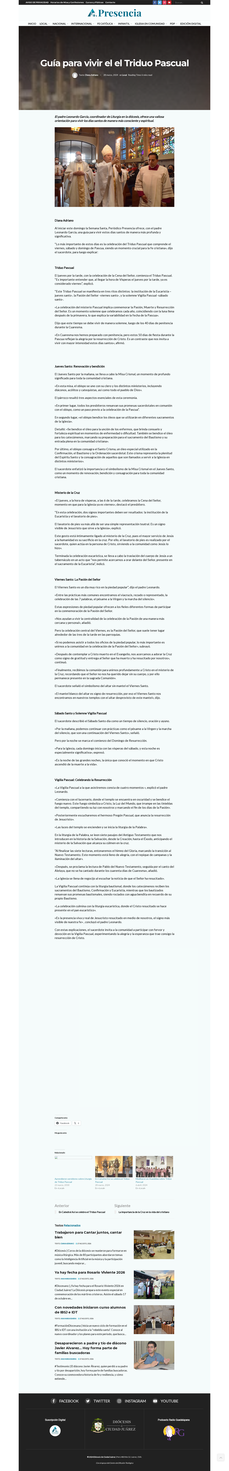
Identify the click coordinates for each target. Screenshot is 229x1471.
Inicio (32, 23)
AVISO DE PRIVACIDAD (37, 2)
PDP (172, 23)
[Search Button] (201, 2)
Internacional (81, 23)
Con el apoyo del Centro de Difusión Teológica (114, 1463)
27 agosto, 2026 (84, 1243)
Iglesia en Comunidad (150, 23)
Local (43, 23)
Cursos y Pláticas (94, 2)
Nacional (59, 23)
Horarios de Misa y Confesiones (67, 2)
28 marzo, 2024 (110, 75)
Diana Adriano (91, 75)
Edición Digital (190, 23)
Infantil (124, 23)
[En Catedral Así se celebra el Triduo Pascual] (114, 1166)
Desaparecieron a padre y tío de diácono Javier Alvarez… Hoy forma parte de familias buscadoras (90, 1348)
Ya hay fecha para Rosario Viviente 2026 (90, 1272)
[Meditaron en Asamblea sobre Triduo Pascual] (154, 1166)
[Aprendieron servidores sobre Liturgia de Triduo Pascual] (73, 1166)
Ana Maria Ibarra (68, 1279)
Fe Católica (105, 23)
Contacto (110, 2)
